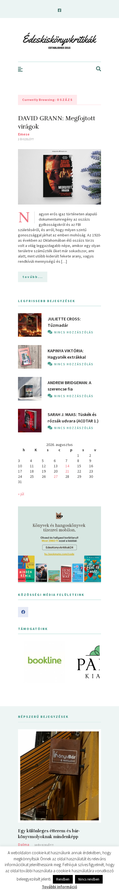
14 (67, 465)
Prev (25, 661)
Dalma (23, 844)
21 (67, 471)
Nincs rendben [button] (88, 879)
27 (56, 476)
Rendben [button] (62, 879)
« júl (21, 493)
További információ (59, 886)
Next (93, 661)
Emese (24, 134)
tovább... (32, 277)
